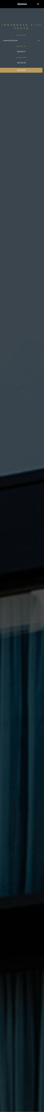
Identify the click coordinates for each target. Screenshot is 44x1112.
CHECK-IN (21, 46)
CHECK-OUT (21, 57)
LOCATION (21, 35)
